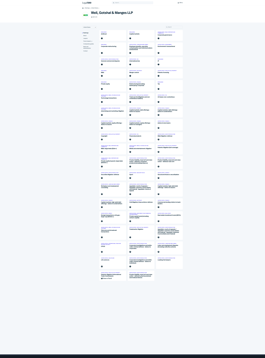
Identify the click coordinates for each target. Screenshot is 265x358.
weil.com (95, 17)
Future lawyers (87, 41)
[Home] (96, 2)
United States (94, 8)
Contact (85, 51)
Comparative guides (88, 44)
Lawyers (85, 38)
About (84, 35)
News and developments (87, 47)
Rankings (87, 8)
